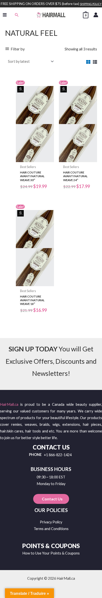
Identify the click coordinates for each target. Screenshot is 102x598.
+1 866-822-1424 (58, 455)
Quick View (35, 158)
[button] (16, 14)
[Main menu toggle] (4, 15)
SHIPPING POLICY (91, 3)
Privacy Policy (51, 522)
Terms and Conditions (51, 529)
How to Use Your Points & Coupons (51, 553)
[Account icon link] (95, 14)
